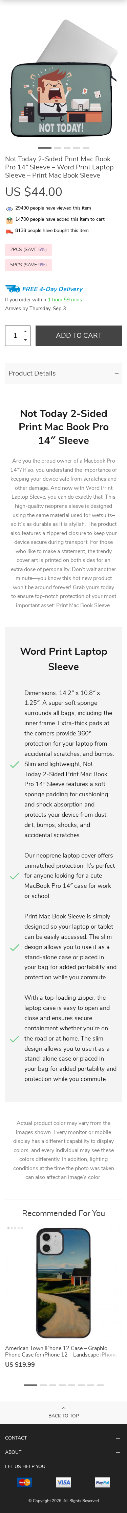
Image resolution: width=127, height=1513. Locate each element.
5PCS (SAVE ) (28, 265)
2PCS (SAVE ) (28, 249)
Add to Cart (79, 335)
